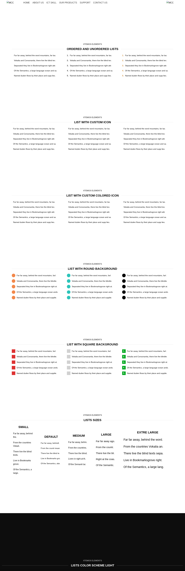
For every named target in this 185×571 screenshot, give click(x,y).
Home (85, 27)
